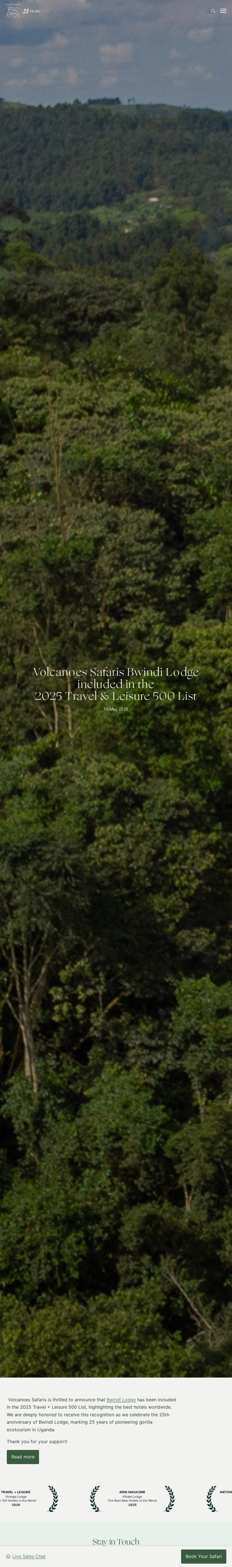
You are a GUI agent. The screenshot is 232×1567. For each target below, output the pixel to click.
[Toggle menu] (223, 10)
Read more (23, 1456)
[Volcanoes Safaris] (23, 11)
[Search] (213, 10)
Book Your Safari (204, 1556)
